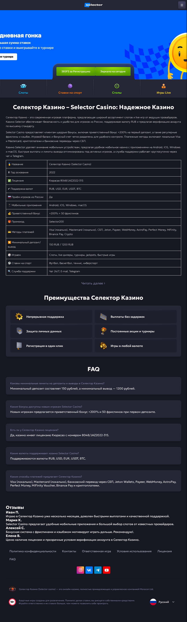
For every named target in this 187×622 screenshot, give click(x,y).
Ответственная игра (96, 551)
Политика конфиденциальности (32, 551)
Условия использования (134, 551)
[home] (93, 5)
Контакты (69, 551)
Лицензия (164, 551)
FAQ (12, 559)
